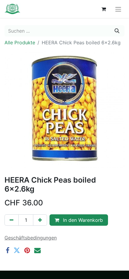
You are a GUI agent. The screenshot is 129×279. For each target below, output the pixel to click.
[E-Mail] (37, 250)
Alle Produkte (19, 43)
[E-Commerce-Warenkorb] (104, 9)
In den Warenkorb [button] (82, 220)
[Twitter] (17, 250)
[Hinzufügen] (40, 220)
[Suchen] (117, 31)
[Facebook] (7, 250)
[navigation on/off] (118, 9)
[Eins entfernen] (11, 220)
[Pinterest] (27, 250)
